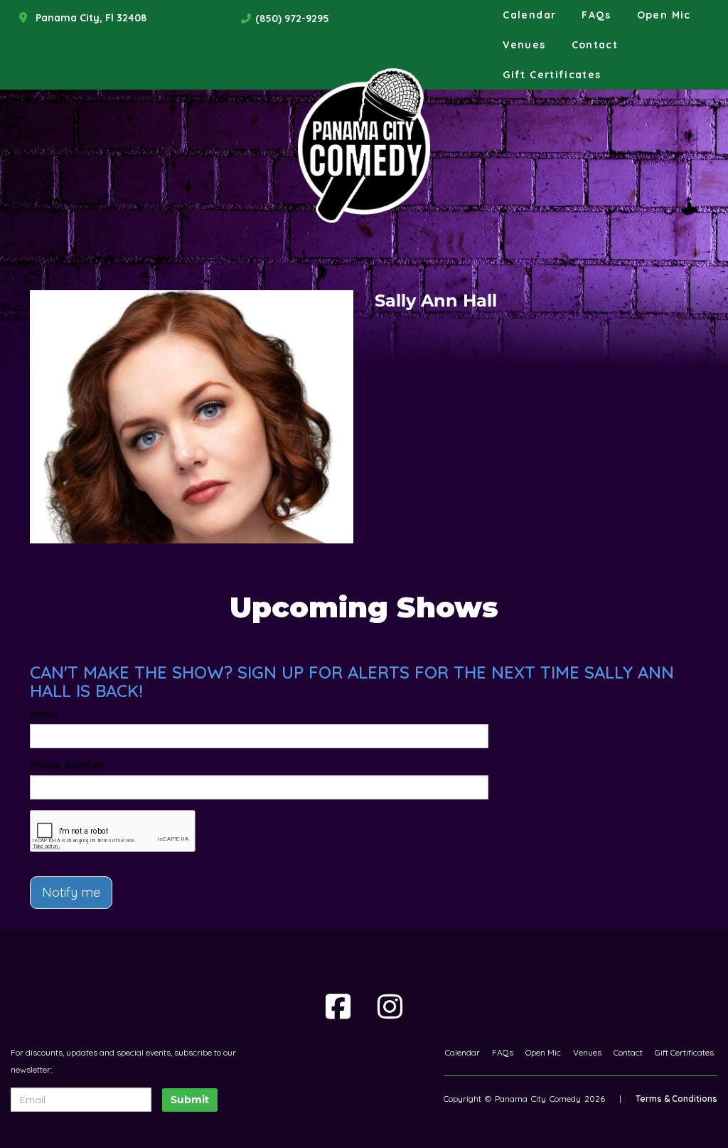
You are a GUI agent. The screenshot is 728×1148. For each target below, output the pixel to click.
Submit (190, 1099)
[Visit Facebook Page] (338, 1006)
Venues (524, 44)
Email (44, 714)
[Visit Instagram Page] (390, 1006)
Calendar (529, 15)
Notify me (71, 892)
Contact (595, 44)
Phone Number (67, 765)
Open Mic (664, 15)
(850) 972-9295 (292, 18)
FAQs (596, 15)
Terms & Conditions (676, 1098)
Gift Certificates (552, 74)
